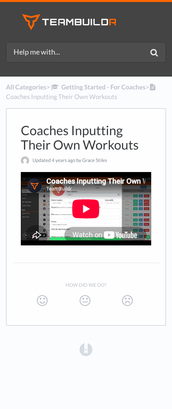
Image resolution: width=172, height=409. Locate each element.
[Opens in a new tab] (86, 349)
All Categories (26, 87)
